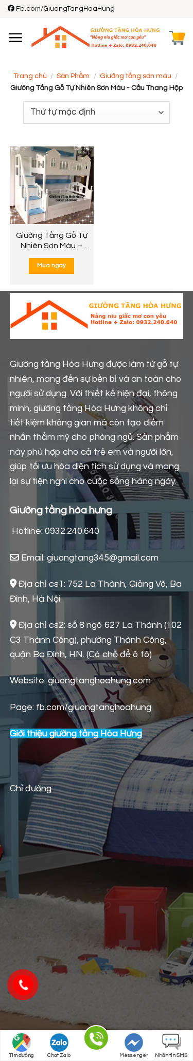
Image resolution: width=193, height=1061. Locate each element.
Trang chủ (30, 76)
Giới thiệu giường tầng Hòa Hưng (76, 733)
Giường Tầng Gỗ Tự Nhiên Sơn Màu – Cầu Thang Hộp (51, 241)
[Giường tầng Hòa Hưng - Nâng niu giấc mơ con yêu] (96, 38)
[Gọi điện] (96, 1039)
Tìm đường (21, 1055)
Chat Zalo (59, 1055)
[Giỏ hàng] (177, 38)
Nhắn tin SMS (171, 1055)
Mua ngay (51, 265)
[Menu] (15, 37)
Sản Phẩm (73, 76)
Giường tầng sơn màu (135, 76)
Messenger (133, 1055)
